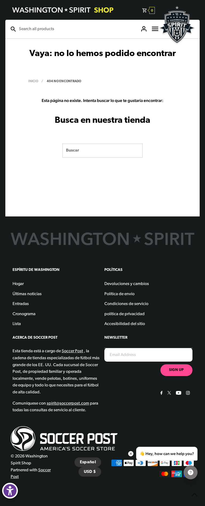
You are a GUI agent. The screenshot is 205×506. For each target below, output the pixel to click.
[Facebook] (161, 393)
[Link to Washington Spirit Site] (177, 47)
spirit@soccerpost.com (68, 403)
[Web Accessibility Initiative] (10, 491)
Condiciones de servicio (126, 304)
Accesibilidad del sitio (124, 324)
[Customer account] (144, 29)
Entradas (21, 304)
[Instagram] (187, 393)
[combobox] (77, 29)
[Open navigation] (155, 29)
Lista (17, 324)
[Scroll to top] (194, 495)
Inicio (33, 81)
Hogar (18, 284)
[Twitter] (168, 393)
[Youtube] (178, 393)
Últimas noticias (27, 294)
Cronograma (24, 314)
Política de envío (119, 294)
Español (88, 462)
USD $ (90, 472)
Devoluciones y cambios (126, 284)
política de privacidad (124, 314)
